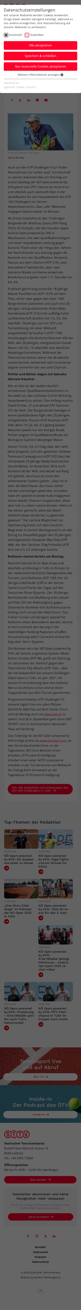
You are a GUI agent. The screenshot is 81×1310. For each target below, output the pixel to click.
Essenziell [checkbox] (15, 35)
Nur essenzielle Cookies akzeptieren (40, 66)
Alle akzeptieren (40, 45)
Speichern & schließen (40, 56)
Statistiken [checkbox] (37, 35)
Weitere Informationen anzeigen (39, 74)
